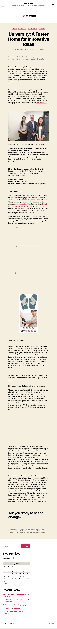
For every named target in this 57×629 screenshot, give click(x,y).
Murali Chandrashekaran (28, 530)
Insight (14, 28)
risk (35, 530)
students (43, 530)
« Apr (5, 583)
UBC (18, 532)
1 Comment (41, 49)
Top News (42, 28)
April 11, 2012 (30, 49)
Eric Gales (37, 529)
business (12, 529)
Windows (43, 532)
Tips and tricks (32, 28)
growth (42, 529)
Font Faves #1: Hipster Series (11, 608)
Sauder (39, 530)
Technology (22, 28)
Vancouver (29, 532)
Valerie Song (28, 3)
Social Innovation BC (21, 204)
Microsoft (18, 530)
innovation (13, 530)
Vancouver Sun (41, 103)
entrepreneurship (29, 529)
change (17, 529)
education (22, 529)
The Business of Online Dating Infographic (15, 605)
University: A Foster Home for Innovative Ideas (28, 39)
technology (13, 532)
